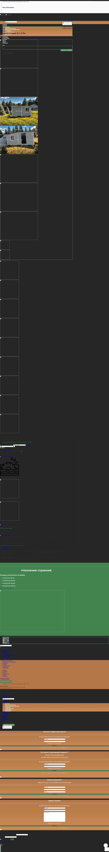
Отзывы (5, 674)
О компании (6, 714)
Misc (1, 30)
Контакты (5, 676)
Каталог (5, 702)
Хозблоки (5, 651)
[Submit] (5, 23)
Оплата (4, 670)
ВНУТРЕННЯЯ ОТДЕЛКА (6, 445)
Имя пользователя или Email (8, 834)
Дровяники (6, 653)
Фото (4, 716)
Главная (2, 28)
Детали (5, 548)
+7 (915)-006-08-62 (5, 679)
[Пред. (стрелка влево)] (0, 845)
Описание (5, 547)
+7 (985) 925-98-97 (4, 678)
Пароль (2, 837)
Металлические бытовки (9, 655)
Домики (5, 652)
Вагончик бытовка (7, 650)
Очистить (28, 445)
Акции (4, 672)
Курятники (5, 657)
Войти (12, 839)
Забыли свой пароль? (6, 841)
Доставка (5, 671)
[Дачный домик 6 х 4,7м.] (6, 643)
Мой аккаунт (6, 673)
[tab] (38, 547)
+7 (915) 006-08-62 (8, 723)
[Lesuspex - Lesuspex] (5, 14)
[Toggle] (0, 535)
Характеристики (7, 450)
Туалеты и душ (6, 656)
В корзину (2, 447)
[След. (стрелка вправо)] (1, 845)
